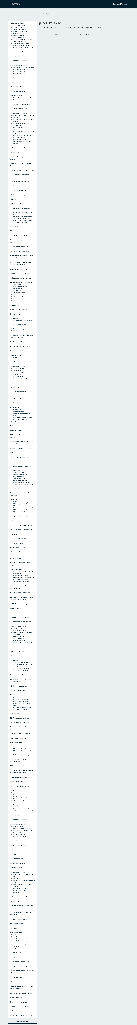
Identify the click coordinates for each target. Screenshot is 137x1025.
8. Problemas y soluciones (21, 43)
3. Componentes (18, 289)
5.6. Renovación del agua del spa (23, 141)
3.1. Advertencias (18, 826)
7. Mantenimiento (18, 297)
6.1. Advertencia (18, 206)
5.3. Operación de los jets (21, 888)
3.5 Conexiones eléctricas (21, 510)
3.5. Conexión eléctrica (20, 73)
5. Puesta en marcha (19, 293)
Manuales (42, 14)
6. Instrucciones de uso (20, 295)
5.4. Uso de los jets (19, 137)
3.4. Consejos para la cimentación (23, 508)
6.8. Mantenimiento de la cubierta (23, 953)
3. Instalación (17, 470)
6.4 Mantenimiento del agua (21, 581)
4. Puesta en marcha (19, 33)
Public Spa (13, 462)
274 (81, 34)
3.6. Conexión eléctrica (20, 836)
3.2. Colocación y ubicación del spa (23, 67)
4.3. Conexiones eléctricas (21, 668)
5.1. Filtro (15, 357)
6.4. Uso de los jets (19, 376)
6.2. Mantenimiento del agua (21, 208)
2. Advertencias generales (21, 29)
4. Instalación (17, 290)
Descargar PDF (23, 1022)
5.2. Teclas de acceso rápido (21, 699)
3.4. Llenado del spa (19, 71)
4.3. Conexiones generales (21, 329)
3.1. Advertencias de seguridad (22, 502)
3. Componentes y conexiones (22, 632)
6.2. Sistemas (17, 370)
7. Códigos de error (19, 478)
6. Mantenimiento (18, 37)
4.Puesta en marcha (19, 472)
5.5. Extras (16, 892)
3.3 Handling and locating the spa (21, 1015)
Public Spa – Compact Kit (18, 626)
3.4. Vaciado (17, 832)
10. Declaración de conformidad (23, 47)
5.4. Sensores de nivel (19, 890)
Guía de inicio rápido (19, 25)
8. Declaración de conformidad (22, 642)
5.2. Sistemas (17, 117)
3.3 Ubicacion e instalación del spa (23, 506)
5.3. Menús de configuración (21, 701)
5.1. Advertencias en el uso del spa (23, 115)
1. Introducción (17, 27)
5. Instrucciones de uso (20, 474)
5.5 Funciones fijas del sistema (22, 707)
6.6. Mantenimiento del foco (21, 218)
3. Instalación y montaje (20, 31)
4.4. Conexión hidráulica (20, 670)
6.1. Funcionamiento (19, 368)
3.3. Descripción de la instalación (23, 830)
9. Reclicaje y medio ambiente (22, 482)
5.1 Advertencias (18, 550)
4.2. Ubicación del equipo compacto (22, 342)
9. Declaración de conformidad (22, 301)
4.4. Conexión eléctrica (20, 331)
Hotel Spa (13, 791)
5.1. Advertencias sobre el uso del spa (22, 897)
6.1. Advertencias (18, 935)
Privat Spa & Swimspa (17, 23)
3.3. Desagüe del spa (19, 69)
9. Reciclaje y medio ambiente (22, 45)
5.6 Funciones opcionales (20, 709)
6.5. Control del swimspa (20, 378)
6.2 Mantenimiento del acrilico (22, 575)
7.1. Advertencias (18, 409)
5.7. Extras (16, 143)
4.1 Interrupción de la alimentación (23, 662)
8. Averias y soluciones (20, 480)
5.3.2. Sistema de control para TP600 (22, 170)
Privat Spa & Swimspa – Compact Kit (22, 282)
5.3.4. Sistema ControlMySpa (22, 135)
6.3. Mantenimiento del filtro (21, 210)
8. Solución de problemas (20, 807)
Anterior (56, 34)
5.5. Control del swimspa (20, 139)
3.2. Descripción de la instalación (23, 504)
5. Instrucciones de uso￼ (20, 35)
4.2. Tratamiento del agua (21, 100)
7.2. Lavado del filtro (19, 411)
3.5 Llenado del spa (19, 834)
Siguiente (88, 34)
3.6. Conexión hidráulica (20, 512)
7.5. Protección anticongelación (22, 422)
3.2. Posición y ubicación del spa (22, 828)
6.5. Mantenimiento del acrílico (22, 216)
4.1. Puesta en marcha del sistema (23, 98)
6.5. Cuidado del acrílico (20, 945)
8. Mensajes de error (19, 299)
